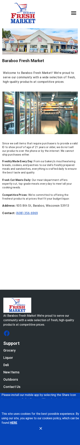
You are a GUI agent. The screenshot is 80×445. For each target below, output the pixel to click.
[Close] (40, 428)
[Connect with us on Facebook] (6, 333)
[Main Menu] (74, 13)
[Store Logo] (40, 305)
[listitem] (9, 351)
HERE (13, 422)
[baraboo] (24, 13)
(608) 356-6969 (27, 213)
